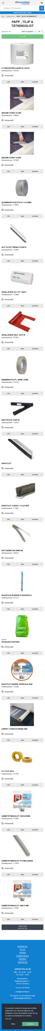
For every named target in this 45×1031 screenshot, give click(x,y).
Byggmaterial (11, 16)
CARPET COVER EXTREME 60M (14, 729)
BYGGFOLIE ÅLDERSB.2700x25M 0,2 (17, 595)
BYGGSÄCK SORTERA (10, 642)
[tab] (8, 82)
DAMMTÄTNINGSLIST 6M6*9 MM (15, 906)
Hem (3, 16)
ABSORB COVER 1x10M (11, 113)
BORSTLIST (6, 463)
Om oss (22, 949)
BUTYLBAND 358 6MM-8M (12, 550)
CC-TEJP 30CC (8, 771)
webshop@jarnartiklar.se (22, 998)
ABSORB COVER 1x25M (11, 158)
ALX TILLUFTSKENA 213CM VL (14, 247)
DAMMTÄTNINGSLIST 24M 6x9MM (16, 816)
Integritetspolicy (22, 956)
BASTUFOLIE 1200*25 (11, 420)
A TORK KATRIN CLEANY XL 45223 (16, 68)
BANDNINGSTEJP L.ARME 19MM (15, 380)
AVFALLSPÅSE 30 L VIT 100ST (14, 292)
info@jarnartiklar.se (23, 992)
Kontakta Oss (22, 946)
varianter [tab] (36, 82)
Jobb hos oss (22, 962)
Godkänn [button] (30, 1024)
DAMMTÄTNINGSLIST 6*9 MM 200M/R (17, 861)
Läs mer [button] (8, 1018)
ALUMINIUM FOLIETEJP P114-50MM (16, 202)
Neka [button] (13, 1024)
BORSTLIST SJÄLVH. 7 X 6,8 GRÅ (15, 506)
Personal (22, 953)
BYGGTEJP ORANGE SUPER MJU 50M (17, 684)
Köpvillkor (22, 959)
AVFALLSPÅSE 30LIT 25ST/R (13, 335)
